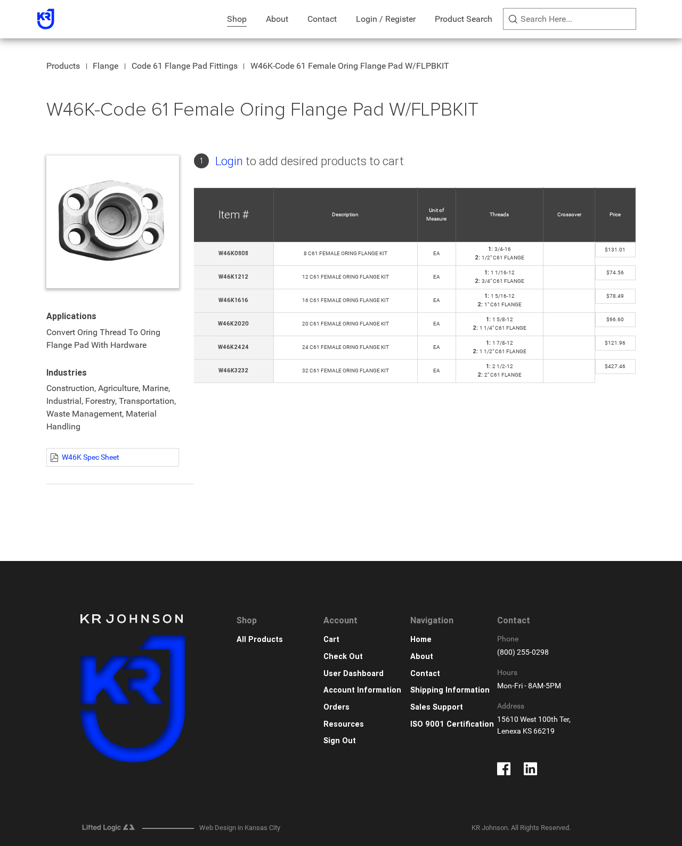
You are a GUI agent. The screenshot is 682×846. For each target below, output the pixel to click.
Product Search (463, 19)
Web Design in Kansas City (239, 828)
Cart (331, 639)
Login (229, 161)
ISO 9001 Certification (452, 724)
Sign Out (339, 740)
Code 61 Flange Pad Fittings (185, 66)
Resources (343, 724)
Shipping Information (450, 690)
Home (421, 639)
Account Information (362, 690)
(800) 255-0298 (523, 652)
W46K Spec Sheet (90, 457)
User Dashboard (353, 673)
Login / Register (386, 19)
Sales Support (436, 707)
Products (63, 66)
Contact (322, 19)
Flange (105, 66)
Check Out (343, 656)
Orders (336, 707)
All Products (260, 639)
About (277, 19)
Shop (237, 19)
